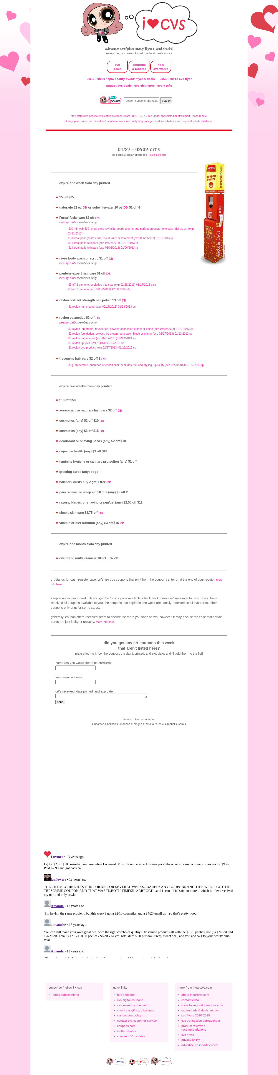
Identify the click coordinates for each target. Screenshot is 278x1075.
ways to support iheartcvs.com (202, 1005)
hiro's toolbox (126, 994)
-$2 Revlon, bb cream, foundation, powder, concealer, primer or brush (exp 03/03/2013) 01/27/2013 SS (131, 328)
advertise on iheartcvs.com (199, 1045)
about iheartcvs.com (195, 994)
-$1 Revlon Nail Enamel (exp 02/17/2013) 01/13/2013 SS (102, 306)
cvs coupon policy (129, 1015)
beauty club (67, 222)
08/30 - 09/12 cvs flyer (176, 79)
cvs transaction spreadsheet (200, 1020)
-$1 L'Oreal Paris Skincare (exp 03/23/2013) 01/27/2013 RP (103, 242)
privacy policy (190, 1039)
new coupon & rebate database (193, 121)
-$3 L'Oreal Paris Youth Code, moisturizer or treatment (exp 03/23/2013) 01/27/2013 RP (120, 238)
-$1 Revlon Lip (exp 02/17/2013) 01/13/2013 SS (96, 343)
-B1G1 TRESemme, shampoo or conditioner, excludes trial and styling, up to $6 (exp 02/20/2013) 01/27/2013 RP (136, 365)
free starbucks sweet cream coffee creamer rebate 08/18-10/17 (108, 116)
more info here (105, 621)
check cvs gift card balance (135, 1010)
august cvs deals (119, 85)
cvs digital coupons (130, 1000)
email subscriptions (66, 994)
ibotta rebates (126, 1031)
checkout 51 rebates (131, 1036)
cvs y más (164, 85)
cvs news (187, 1034)
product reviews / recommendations (193, 1027)
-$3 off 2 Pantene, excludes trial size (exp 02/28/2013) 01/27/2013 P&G (112, 284)
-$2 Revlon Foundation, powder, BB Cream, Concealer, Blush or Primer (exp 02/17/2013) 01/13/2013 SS (130, 333)
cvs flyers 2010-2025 (195, 1015)
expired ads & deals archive (200, 1010)
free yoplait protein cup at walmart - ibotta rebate (94, 121)
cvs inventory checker (132, 1005)
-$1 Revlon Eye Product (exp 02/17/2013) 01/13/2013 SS (102, 347)
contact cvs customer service (137, 1020)
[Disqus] (139, 903)
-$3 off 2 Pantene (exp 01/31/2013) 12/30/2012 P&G (99, 289)
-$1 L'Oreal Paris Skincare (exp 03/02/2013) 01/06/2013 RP (103, 247)
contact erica (190, 1000)
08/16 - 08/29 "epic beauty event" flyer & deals (121, 79)
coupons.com (126, 1026)
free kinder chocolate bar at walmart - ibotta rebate (177, 116)
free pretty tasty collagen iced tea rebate (149, 121)
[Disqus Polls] (139, 790)
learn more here (158, 154)
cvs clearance (145, 85)
